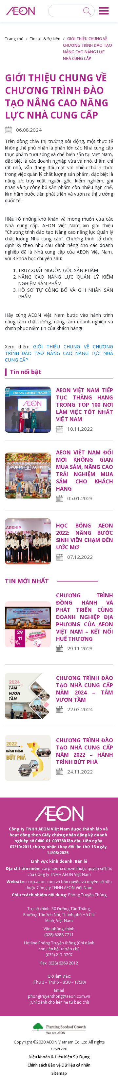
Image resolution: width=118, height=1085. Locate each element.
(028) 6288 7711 (59, 934)
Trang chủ (14, 38)
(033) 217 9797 (59, 955)
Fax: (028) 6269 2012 (59, 963)
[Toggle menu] (104, 11)
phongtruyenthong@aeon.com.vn (59, 996)
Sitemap (59, 1073)
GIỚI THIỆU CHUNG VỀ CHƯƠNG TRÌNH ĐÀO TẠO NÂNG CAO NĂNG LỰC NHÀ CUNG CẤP (59, 353)
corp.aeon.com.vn (58, 868)
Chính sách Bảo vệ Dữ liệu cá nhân (59, 1065)
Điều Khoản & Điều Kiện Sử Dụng (59, 1057)
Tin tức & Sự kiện (45, 38)
